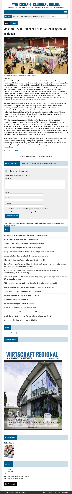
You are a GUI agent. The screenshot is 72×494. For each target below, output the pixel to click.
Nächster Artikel (44, 156)
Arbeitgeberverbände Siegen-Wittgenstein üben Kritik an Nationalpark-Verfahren (25, 235)
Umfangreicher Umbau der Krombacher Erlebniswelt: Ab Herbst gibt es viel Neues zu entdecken (29, 252)
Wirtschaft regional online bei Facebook (16, 476)
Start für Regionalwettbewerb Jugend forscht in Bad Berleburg (21, 239)
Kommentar (9, 178)
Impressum (57, 492)
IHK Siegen (18, 151)
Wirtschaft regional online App (14, 478)
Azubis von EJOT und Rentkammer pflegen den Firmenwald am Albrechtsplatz (24, 244)
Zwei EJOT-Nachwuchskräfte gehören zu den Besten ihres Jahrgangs (22, 248)
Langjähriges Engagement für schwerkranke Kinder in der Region (21, 295)
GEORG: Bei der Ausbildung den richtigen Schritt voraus (19, 304)
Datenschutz (65, 492)
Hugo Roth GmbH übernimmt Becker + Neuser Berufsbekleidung (21, 320)
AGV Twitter (8, 469)
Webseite (8, 203)
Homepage (45, 492)
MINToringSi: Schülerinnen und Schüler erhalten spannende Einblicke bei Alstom (25, 260)
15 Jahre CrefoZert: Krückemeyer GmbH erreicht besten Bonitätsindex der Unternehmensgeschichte (31, 283)
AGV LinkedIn (8, 474)
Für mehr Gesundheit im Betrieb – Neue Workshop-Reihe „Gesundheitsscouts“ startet (27, 316)
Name (7, 192)
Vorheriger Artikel (28, 156)
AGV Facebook (8, 472)
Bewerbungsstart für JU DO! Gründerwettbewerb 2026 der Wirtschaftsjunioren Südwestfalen (29, 287)
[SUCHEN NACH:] (59, 16)
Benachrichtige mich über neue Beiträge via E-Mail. (23, 212)
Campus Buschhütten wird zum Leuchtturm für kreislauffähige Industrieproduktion (26, 256)
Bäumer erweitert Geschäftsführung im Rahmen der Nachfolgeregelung (23, 312)
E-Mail (7, 198)
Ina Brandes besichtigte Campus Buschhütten (16, 300)
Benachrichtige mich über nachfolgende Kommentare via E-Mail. (27, 209)
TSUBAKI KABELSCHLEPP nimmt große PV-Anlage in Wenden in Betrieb (22, 291)
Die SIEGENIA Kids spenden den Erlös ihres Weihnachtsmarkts (20, 308)
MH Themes (23, 492)
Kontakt (51, 492)
